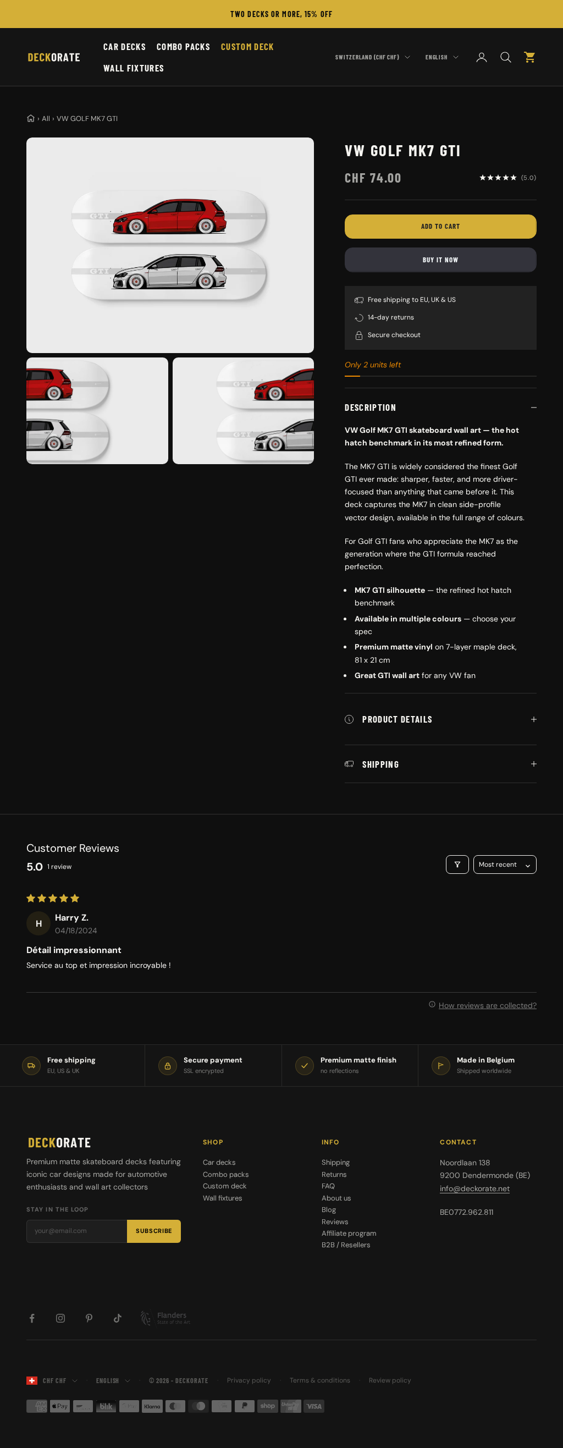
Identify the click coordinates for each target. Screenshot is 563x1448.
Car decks (124, 46)
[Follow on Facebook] (31, 1318)
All (46, 118)
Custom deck (247, 46)
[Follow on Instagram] (60, 1318)
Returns (334, 1174)
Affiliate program (349, 1233)
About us (336, 1198)
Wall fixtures (133, 67)
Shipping (336, 1162)
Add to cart (440, 226)
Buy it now (441, 259)
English (437, 56)
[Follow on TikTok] (117, 1318)
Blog (329, 1209)
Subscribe (154, 1231)
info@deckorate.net (475, 1188)
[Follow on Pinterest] (89, 1318)
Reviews (335, 1221)
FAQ (328, 1186)
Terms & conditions (320, 1380)
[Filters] (457, 864)
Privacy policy (249, 1380)
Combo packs (183, 46)
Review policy (390, 1380)
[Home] (30, 118)
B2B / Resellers (346, 1244)
